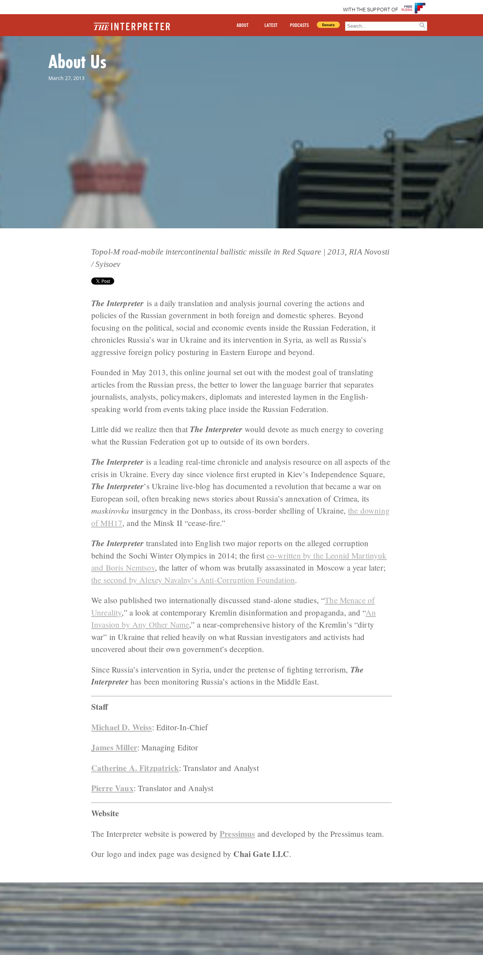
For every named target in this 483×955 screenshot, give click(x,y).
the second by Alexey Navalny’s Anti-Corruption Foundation (193, 579)
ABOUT (243, 25)
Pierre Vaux (112, 788)
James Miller (114, 747)
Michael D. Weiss (121, 727)
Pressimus (237, 834)
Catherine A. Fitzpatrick (135, 768)
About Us (77, 61)
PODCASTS (299, 25)
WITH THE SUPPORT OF (370, 10)
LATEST (271, 25)
